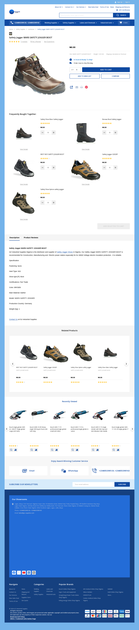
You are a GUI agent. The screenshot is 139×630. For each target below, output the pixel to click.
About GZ (58, 7)
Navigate (13, 584)
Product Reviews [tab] (31, 237)
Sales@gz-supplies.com (26, 513)
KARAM (110, 589)
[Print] (81, 87)
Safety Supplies (68, 23)
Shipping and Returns (122, 7)
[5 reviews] (14, 41)
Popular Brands (66, 584)
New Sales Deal (93, 7)
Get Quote (25, 600)
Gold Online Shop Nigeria (115, 592)
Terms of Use (104, 7)
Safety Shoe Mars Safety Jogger (52, 119)
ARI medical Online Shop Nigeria (93, 589)
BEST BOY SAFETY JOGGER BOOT (52, 154)
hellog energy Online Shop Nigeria (69, 600)
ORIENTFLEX (87, 595)
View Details (24, 149)
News (112, 7)
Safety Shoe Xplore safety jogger (52, 189)
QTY (72, 69)
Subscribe (122, 484)
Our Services (80, 7)
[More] (62, 7)
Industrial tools (106, 23)
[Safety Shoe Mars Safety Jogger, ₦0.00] (110, 352)
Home (11, 29)
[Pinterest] (86, 87)
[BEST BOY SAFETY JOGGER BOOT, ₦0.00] (28, 352)
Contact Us (69, 7)
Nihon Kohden (87, 592)
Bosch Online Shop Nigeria (67, 589)
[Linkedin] (29, 573)
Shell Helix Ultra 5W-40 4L (120, 427)
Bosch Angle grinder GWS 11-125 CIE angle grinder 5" (38, 428)
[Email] (76, 87)
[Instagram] (34, 573)
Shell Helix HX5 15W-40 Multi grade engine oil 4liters (59, 428)
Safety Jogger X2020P (110, 154)
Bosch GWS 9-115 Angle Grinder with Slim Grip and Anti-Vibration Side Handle (17, 429)
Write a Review (35, 42)
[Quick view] (34, 386)
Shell (51, 434)
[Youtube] (24, 573)
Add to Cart (106, 70)
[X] (19, 573)
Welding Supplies (51, 23)
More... (110, 595)
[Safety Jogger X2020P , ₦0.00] (55, 352)
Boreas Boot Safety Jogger (112, 119)
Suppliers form (26, 597)
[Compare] (15, 450)
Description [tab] (14, 237)
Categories (39, 584)
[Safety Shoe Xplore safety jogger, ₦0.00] (83, 352)
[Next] (126, 364)
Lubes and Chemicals (87, 23)
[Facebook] (14, 573)
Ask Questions (49, 42)
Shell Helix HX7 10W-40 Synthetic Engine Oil (98, 428)
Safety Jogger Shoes (65, 252)
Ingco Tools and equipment (67, 592)
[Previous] (13, 364)
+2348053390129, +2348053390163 (30, 510)
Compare (115, 76)
